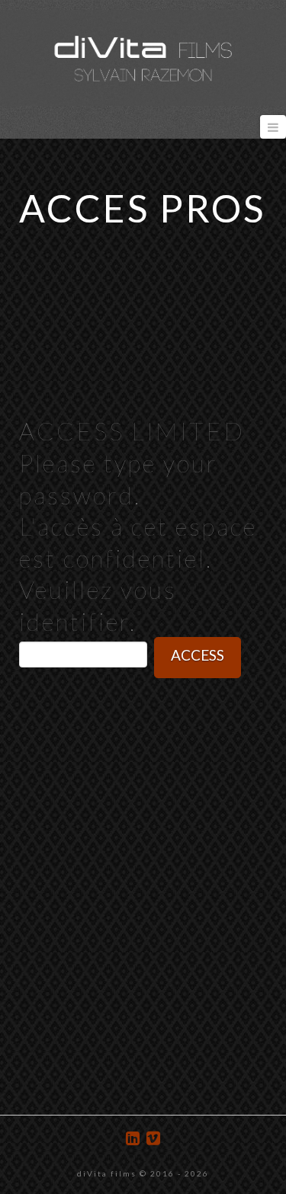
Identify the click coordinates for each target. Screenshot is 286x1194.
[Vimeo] (153, 1138)
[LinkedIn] (133, 1138)
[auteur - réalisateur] (143, 58)
